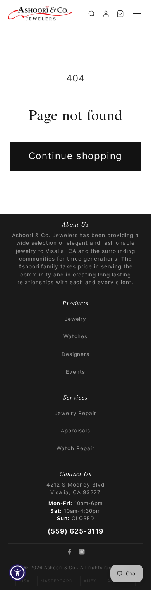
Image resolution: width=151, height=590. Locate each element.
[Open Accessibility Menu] (17, 573)
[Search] (91, 13)
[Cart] (120, 13)
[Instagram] (81, 551)
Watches (75, 336)
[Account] (106, 13)
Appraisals (75, 430)
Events (75, 372)
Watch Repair (75, 448)
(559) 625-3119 (75, 531)
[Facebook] (69, 551)
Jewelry (76, 319)
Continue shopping (75, 155)
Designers (76, 354)
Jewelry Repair (75, 413)
